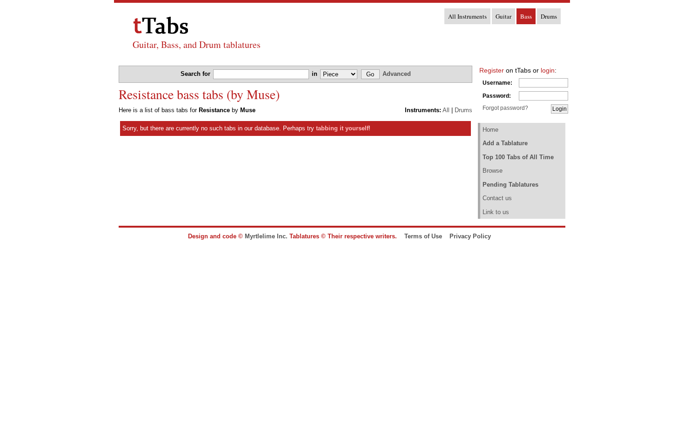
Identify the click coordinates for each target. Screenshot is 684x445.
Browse (493, 170)
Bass (526, 16)
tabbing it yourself (342, 128)
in (315, 73)
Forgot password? (505, 108)
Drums (549, 16)
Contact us (497, 198)
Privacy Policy (470, 236)
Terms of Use (423, 236)
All (446, 110)
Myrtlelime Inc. (266, 236)
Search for (196, 73)
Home (490, 129)
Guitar (503, 16)
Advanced (396, 73)
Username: (497, 83)
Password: (497, 96)
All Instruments (467, 16)
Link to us (496, 212)
